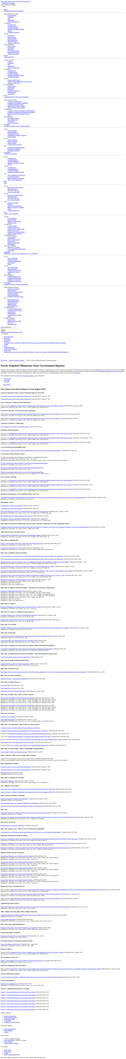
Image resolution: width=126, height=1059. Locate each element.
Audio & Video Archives (14, 261)
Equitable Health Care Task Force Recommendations (15, 663)
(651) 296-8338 (8, 1040)
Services (37, 352)
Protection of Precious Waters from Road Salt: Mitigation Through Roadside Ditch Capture (36, 739)
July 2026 (6, 380)
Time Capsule (39, 343)
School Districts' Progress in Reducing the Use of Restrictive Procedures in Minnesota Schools (26, 636)
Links (5, 346)
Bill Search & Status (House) (15, 187)
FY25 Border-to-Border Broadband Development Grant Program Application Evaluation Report (27, 649)
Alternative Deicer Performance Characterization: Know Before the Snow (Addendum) (24, 730)
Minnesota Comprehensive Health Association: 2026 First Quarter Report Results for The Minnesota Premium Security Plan (34, 843)
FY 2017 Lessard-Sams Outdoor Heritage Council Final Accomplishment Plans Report (24, 463)
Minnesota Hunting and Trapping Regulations (13, 691)
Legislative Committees (10, 153)
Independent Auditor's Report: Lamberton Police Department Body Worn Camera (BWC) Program (37, 406)
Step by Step (7, 349)
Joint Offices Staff (12, 120)
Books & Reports (9, 336)
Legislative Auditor (13, 293)
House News (7, 1050)
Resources (14, 349)
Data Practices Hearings (7, 781)
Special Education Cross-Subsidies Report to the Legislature (17, 640)
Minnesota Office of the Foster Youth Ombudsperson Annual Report (19, 927)
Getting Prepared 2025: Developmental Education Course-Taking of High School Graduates (26, 812)
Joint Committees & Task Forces (16, 175)
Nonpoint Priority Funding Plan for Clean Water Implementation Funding (20, 535)
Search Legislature (6, 4)
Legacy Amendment (13, 123)
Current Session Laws (13, 210)
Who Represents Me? (13, 21)
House (6, 9)
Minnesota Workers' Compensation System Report (14, 678)
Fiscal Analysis (12, 37)
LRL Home (4, 360)
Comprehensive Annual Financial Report (12, 505)
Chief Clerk (11, 35)
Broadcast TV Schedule (14, 149)
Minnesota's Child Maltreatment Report (11, 591)
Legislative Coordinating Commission (18, 103)
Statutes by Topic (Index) (14, 221)
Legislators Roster (12, 302)
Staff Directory (31, 352)
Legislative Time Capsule (14, 315)
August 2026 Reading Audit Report (10, 944)
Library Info (7, 350)
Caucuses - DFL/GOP (14, 43)
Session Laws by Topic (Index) (16, 229)
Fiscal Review (11, 319)
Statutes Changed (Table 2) (15, 233)
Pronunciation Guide (13, 52)
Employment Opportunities (60, 352)
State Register (11, 244)
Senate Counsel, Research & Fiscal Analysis (19, 81)
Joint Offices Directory (14, 118)
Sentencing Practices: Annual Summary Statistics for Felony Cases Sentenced (22, 806)
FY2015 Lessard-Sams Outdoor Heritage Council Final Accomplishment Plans (22, 472)
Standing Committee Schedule (16, 29)
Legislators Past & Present (15, 310)
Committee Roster (12, 26)
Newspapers (7, 339)
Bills (5, 181)
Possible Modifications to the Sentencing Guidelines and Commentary (19, 803)
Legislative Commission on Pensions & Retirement (21, 112)
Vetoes (9, 209)
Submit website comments (11, 1043)
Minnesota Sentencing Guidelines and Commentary (14, 798)
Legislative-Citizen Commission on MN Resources (21, 110)
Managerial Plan (5, 772)
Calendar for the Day (13, 133)
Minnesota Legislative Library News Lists (109, 371)
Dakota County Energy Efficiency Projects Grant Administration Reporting (21, 619)
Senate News (7, 1051)
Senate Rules (11, 87)
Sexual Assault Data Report (8, 919)
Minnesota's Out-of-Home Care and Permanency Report (16, 579)
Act (18, 190)
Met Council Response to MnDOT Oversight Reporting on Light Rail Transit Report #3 (24, 511)
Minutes (10, 31)
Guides (6, 344)
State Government (15, 343)
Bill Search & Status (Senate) (15, 195)
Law (5, 212)
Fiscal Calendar (12, 137)
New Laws (11, 322)
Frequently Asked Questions (11, 1022)
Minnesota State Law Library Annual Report (13, 825)
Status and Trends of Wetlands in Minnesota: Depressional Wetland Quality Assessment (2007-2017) (28, 789)
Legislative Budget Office (15, 101)
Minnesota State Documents (17, 360)
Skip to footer (27, 1)
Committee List (12, 24)
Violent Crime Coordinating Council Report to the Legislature (17, 698)
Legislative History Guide (15, 309)
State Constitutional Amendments (17, 249)
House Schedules (12, 130)
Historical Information (10, 1016)
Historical (6, 341)
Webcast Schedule (12, 259)
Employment (11, 20)
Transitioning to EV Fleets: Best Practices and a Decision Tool (17, 742)
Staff (9, 18)
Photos (9, 264)
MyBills (10, 204)
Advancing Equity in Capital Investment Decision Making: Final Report (20, 728)
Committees (7, 152)
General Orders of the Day (15, 144)
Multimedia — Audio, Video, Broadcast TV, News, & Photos (20, 253)
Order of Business (12, 132)
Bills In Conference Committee (16, 178)
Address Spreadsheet (13, 54)
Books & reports (12, 324)
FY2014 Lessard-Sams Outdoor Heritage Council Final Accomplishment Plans (22, 467)
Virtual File (46, 343)
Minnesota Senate (9, 57)
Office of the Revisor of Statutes (16, 107)
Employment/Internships (10, 1017)
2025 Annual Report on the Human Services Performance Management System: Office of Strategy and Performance (32, 559)
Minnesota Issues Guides (14, 321)
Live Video (11, 258)
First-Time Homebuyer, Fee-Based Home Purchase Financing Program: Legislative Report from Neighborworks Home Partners (35, 907)
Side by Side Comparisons (15, 180)
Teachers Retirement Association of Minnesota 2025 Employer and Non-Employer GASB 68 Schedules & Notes (31, 977)
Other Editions (7, 384)
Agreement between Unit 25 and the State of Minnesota (16, 396)
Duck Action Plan (5, 685)
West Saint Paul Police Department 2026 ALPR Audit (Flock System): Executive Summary (35, 418)
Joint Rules (11, 49)
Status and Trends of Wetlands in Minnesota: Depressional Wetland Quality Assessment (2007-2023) (28, 792)
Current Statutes (12, 220)
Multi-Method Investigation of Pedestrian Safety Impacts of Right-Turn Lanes (29, 736)
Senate (6, 55)
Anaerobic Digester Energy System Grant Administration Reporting (19, 615)
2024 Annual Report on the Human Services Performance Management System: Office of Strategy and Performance (32, 556)
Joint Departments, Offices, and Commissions (16, 97)
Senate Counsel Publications (15, 292)
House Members (12, 15)
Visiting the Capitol (9, 1019)
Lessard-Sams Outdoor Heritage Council (19, 114)
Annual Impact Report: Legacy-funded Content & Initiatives (17, 856)
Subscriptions (11, 94)
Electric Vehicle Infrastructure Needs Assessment (14, 752)
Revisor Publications (13, 295)
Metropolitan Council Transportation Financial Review (15, 519)
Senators (10, 61)
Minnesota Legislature (9, 3)
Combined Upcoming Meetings (16, 147)
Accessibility (11, 121)
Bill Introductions (12, 189)
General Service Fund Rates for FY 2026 (12, 548)
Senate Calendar (12, 143)
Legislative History (9, 347)
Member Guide (12, 304)
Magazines (7, 338)
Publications (7, 282)
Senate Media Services (14, 272)
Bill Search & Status (13, 203)
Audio (15, 258)
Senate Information (13, 306)
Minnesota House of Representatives (14, 11)
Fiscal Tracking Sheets (14, 192)
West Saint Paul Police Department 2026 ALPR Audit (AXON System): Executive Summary (36, 414)
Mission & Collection (10, 352)
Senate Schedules (12, 140)
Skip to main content (6, 1)
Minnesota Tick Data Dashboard (9, 984)
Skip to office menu (17, 1)
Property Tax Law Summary (8, 716)
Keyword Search (12, 218)
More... (9, 115)
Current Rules (11, 238)
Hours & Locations (21, 352)
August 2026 (7, 378)
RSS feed (77, 373)
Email (24, 1040)
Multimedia (7, 252)
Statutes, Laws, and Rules (11, 213)
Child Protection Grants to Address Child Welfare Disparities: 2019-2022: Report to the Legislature (27, 566)
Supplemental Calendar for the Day (17, 135)
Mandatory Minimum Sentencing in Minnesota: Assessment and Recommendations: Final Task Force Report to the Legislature (35, 628)
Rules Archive (11, 241)
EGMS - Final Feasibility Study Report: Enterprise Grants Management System (22, 543)
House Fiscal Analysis (14, 289)
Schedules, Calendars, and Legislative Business (17, 126)
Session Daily (11, 263)
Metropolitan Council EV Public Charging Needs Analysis (16, 516)
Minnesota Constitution (14, 247)
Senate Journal (11, 86)
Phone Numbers (8, 1042)
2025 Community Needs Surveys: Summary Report (15, 426)
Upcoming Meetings (13, 28)
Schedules (7, 124)
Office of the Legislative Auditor (16, 106)
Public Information (13, 40)
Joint (5, 95)
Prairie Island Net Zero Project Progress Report (13, 936)
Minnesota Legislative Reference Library (12, 332)
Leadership (11, 17)
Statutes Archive (12, 223)
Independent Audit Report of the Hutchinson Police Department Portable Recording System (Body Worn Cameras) (41, 433)
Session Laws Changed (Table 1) (16, 232)
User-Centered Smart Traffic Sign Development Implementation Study (30, 745)
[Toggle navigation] (1, 334)
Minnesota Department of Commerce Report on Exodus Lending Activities (21, 607)
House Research (12, 38)
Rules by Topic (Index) (14, 239)
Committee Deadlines (13, 32)
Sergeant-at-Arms (12, 41)
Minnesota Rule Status (14, 243)
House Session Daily (13, 299)
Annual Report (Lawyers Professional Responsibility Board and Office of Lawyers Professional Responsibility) (31, 450)
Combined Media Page (14, 276)
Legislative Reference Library (16, 104)
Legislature (7, 343)
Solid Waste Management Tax (9, 719)
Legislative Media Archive (15, 278)
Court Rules (11, 250)
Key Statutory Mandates (46, 352)
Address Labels (12, 92)
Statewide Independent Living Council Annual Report (15, 657)
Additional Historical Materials (57, 343)
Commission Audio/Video (15, 281)
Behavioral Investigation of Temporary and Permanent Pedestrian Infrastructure (29, 733)
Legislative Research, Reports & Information (16, 284)
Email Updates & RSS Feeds (12, 1054)
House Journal (11, 46)
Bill (15, 190)
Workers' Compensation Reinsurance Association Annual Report (18, 992)
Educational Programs (13, 51)
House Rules (11, 47)
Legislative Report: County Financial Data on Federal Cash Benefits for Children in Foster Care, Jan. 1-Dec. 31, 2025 (32, 575)
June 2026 (7, 381)
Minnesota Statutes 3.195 (30, 375)
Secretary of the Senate (14, 80)
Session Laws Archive (14, 230)
